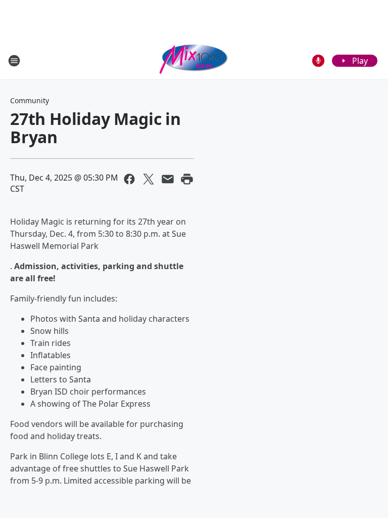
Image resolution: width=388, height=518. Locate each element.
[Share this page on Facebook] (129, 179)
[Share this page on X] (148, 179)
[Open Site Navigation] (14, 61)
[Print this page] (187, 179)
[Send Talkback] (318, 61)
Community (29, 100)
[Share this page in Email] (168, 179)
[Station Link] (194, 60)
